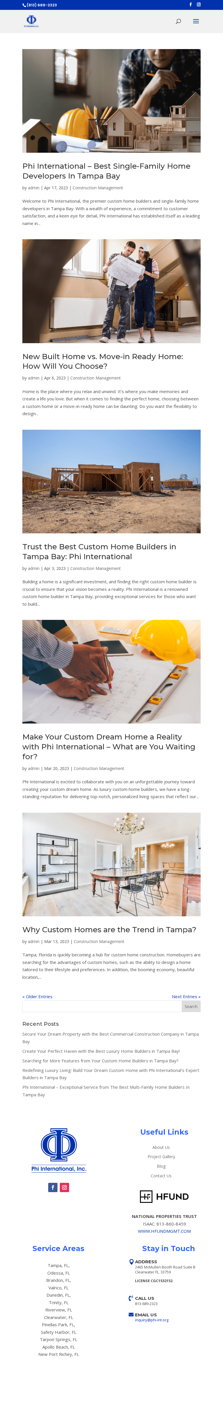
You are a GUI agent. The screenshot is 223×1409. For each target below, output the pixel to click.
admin (33, 187)
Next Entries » (186, 996)
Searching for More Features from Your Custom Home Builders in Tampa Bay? (100, 1061)
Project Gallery (161, 1156)
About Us (161, 1147)
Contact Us (161, 1176)
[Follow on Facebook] (52, 1187)
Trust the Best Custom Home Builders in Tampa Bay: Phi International (99, 551)
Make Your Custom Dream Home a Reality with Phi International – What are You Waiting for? (108, 746)
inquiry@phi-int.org (151, 1319)
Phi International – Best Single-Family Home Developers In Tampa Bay (106, 171)
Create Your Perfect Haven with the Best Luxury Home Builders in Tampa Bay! (101, 1051)
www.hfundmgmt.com (164, 1231)
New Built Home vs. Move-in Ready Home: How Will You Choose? (102, 361)
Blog (161, 1166)
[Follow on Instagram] (64, 1187)
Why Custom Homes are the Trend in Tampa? (109, 929)
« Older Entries (37, 996)
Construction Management (98, 187)
